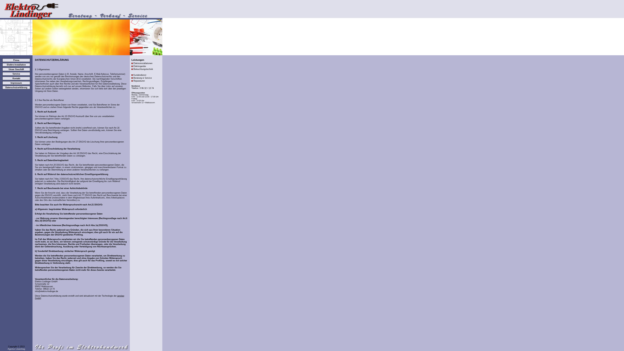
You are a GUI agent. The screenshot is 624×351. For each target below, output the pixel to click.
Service (16, 74)
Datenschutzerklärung (16, 87)
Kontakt (16, 78)
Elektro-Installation (16, 65)
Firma (16, 60)
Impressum (16, 83)
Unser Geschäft (16, 69)
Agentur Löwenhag (16, 349)
